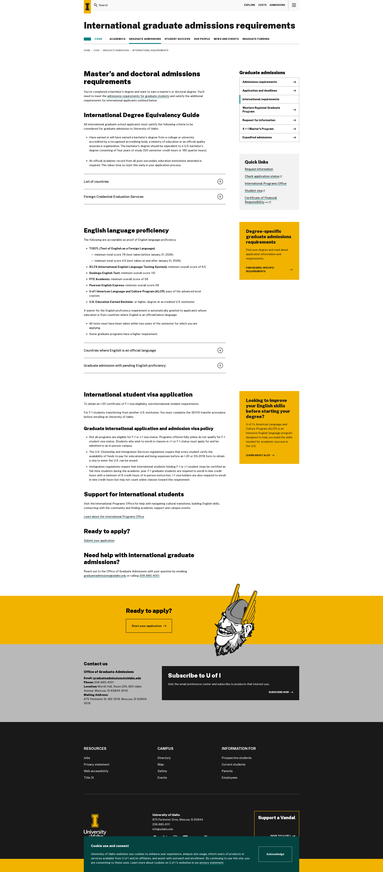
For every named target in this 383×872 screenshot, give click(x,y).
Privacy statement (96, 764)
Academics (117, 39)
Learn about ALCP (258, 455)
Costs (262, 5)
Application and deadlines (260, 90)
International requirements (261, 99)
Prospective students (236, 758)
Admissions (277, 5)
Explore (249, 5)
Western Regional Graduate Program (261, 109)
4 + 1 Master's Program (258, 128)
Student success (177, 39)
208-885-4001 (149, 575)
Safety (162, 771)
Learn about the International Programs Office (114, 516)
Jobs (87, 758)
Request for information (259, 120)
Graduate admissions (145, 39)
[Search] (96, 5)
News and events (226, 39)
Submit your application (99, 540)
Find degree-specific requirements (260, 269)
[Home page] (87, 6)
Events (162, 777)
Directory (164, 758)
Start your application (147, 625)
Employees (229, 777)
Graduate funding (255, 39)
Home (87, 50)
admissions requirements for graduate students (138, 96)
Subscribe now (279, 692)
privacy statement (212, 862)
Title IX (89, 777)
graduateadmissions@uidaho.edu (105, 575)
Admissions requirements (260, 81)
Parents (227, 771)
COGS (98, 39)
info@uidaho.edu (162, 829)
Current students (233, 764)
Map (161, 764)
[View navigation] (294, 5)
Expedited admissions (257, 137)
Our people (202, 39)
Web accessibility (96, 771)
